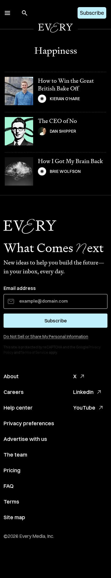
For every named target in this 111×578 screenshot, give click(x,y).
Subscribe (92, 12)
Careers (14, 392)
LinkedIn (83, 392)
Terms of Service (34, 352)
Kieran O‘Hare (65, 98)
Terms (11, 501)
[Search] (24, 13)
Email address (20, 288)
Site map (14, 517)
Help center (18, 407)
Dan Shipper (63, 131)
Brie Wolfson (65, 171)
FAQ (9, 486)
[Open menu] (7, 13)
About (11, 376)
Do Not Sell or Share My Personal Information (46, 336)
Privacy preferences (29, 423)
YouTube (84, 407)
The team (15, 454)
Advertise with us (25, 439)
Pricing (12, 470)
